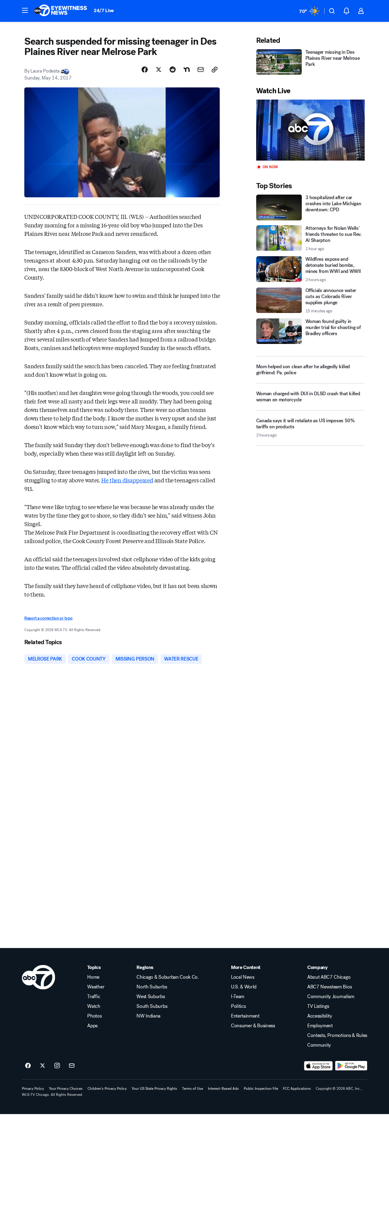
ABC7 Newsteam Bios (329, 986)
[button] (25, 10)
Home (93, 977)
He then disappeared (127, 480)
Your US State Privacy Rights (154, 1088)
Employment (320, 1025)
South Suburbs (151, 1006)
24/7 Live (104, 10)
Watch (93, 1006)
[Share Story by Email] (200, 69)
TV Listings (318, 1006)
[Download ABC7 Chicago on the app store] (318, 1066)
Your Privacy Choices (66, 1088)
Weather (95, 986)
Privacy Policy (33, 1088)
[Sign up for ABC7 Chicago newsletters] (72, 1066)
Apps (92, 1025)
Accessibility (319, 1016)
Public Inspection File (261, 1088)
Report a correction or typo (48, 618)
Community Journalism (330, 996)
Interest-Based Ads (223, 1088)
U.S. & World (243, 986)
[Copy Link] (214, 69)
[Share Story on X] (158, 69)
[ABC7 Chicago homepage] (61, 11)
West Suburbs (150, 996)
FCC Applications (297, 1088)
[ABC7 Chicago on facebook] (28, 1066)
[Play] (310, 130)
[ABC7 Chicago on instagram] (57, 1066)
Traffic (93, 996)
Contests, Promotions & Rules (337, 1035)
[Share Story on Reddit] (172, 69)
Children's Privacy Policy (107, 1088)
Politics (238, 1006)
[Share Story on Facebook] (144, 69)
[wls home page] (38, 977)
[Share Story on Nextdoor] (186, 69)
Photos (94, 1016)
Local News (242, 977)
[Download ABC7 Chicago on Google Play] (351, 1066)
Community (319, 1045)
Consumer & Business (253, 1025)
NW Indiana (148, 1016)
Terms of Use (192, 1088)
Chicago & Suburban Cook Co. (167, 977)
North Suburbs (151, 986)
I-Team (237, 996)
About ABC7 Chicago (328, 977)
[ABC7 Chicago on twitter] (42, 1066)
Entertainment (245, 1016)
